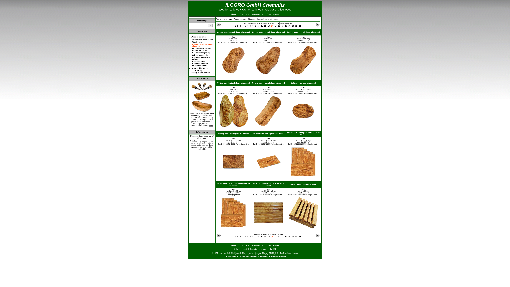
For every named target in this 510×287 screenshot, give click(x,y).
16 (279, 26)
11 (262, 26)
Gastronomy (196, 70)
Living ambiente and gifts (201, 48)
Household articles (199, 68)
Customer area (273, 14)
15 (276, 26)
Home (233, 14)
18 (286, 26)
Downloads (244, 14)
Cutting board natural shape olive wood (233, 32)
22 (300, 26)
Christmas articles (199, 61)
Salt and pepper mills (200, 55)
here (211, 126)
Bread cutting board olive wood (303, 184)
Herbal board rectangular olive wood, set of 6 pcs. (303, 134)
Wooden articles (240, 19)
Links (236, 249)
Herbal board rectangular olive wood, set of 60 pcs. (233, 184)
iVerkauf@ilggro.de (291, 253)
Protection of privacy (258, 249)
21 (296, 26)
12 (265, 26)
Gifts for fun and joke (200, 50)
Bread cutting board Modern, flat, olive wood (268, 184)
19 (289, 26)
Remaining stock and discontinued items (200, 64)
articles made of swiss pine (202, 40)
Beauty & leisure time (200, 73)
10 (258, 26)
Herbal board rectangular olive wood (268, 134)
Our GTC (272, 249)
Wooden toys (197, 42)
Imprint (244, 249)
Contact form (257, 14)
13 (269, 26)
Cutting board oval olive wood (303, 83)
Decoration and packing (201, 53)
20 (293, 26)
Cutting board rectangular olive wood (233, 134)
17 (282, 26)
